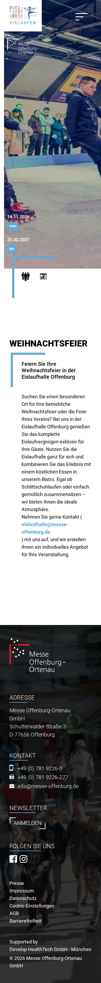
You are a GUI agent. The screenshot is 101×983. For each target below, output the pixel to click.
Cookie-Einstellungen (31, 906)
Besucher (29, 278)
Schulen (48, 278)
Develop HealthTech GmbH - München (50, 949)
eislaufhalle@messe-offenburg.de (45, 528)
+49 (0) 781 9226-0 (40, 768)
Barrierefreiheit (25, 921)
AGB (14, 913)
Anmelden (27, 823)
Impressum (21, 891)
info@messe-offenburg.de (48, 786)
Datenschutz (23, 898)
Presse (16, 883)
